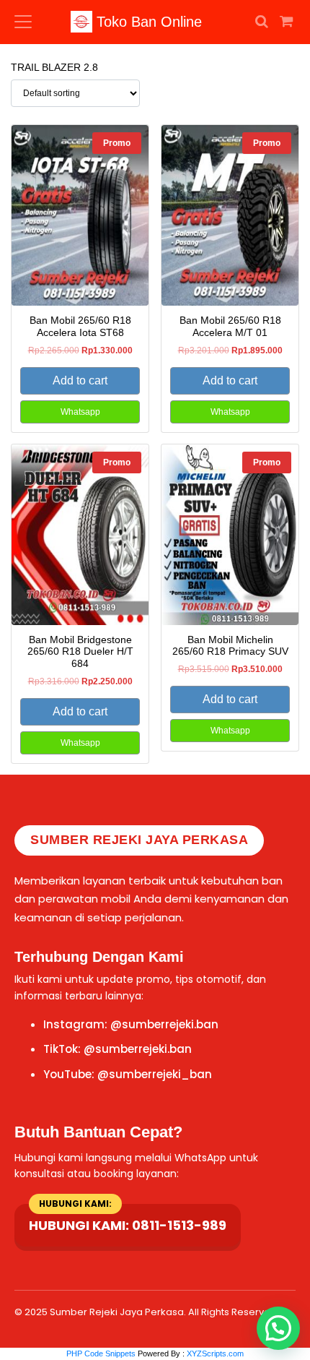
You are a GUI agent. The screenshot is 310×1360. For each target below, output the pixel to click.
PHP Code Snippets (101, 1353)
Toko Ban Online (147, 22)
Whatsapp (80, 412)
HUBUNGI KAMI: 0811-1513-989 (127, 1225)
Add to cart (80, 380)
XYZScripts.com (215, 1353)
